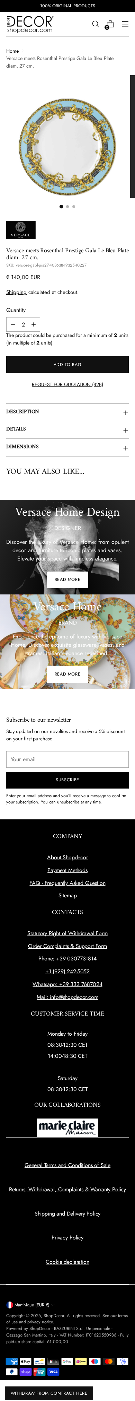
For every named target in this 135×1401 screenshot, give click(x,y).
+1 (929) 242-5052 (67, 971)
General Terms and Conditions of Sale (67, 1165)
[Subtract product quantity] (13, 324)
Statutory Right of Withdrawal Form (67, 933)
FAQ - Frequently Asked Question (67, 883)
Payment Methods (67, 870)
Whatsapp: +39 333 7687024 (67, 984)
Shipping (16, 292)
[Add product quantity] (33, 324)
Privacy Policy (67, 1238)
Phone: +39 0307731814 (67, 959)
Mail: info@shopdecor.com (67, 997)
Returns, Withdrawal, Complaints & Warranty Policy (67, 1189)
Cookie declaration (67, 1262)
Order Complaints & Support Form (67, 946)
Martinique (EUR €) (32, 1305)
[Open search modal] (95, 24)
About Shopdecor (67, 857)
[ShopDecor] (30, 24)
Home (12, 50)
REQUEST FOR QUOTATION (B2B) (67, 384)
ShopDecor (54, 1316)
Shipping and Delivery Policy (68, 1214)
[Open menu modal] (125, 24)
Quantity (16, 310)
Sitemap (67, 895)
